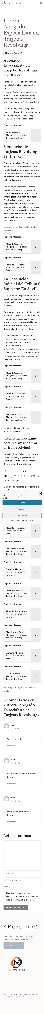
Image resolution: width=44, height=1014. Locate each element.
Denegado (22, 509)
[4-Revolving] (12, 3)
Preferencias (22, 516)
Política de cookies (14, 520)
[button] (40, 493)
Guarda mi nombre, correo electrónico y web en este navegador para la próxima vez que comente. (23, 896)
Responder (11, 746)
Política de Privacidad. (28, 520)
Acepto (22, 503)
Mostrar (18, 53)
